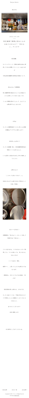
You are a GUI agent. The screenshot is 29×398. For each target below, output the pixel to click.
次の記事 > (24, 389)
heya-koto (14, 2)
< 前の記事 (4, 389)
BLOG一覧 (14, 389)
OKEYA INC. (16, 395)
